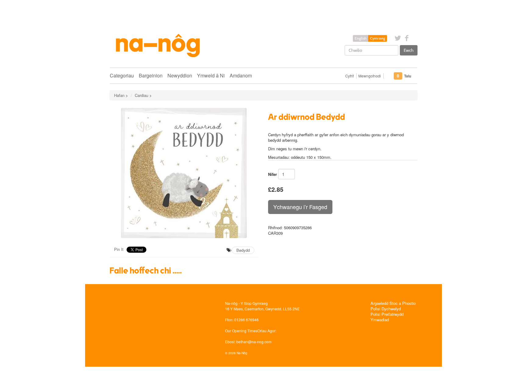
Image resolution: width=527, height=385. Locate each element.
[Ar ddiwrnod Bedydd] (184, 173)
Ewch (409, 50)
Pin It (119, 249)
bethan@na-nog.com (253, 341)
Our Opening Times (241, 330)
